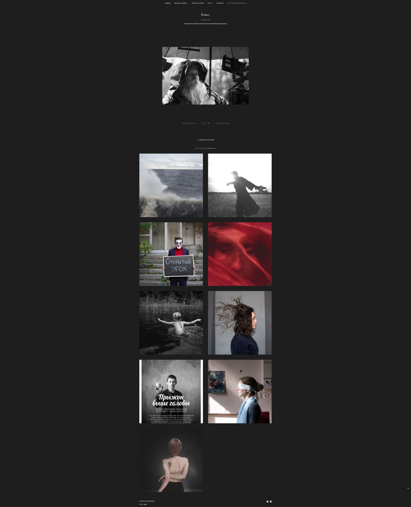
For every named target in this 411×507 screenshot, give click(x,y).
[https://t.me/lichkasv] (271, 501)
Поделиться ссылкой (206, 140)
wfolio (145, 504)
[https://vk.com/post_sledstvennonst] (267, 501)
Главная (168, 3)
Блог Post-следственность (236, 3)
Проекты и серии (198, 3)
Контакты (220, 3)
